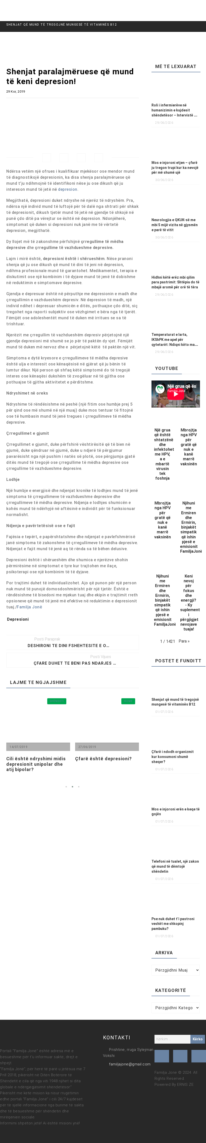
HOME (84, 701)
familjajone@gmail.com (130, 1064)
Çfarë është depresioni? (60, 758)
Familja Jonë (29, 607)
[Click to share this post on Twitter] (64, 157)
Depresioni (18, 619)
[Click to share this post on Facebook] (46, 157)
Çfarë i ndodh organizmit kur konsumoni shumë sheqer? (172, 757)
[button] (162, 449)
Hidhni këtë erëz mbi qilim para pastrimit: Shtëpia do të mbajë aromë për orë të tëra (175, 282)
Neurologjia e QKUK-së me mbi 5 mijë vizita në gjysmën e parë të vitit (174, 225)
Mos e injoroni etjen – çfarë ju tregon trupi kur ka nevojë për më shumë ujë (174, 168)
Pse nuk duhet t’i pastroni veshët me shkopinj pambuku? (172, 924)
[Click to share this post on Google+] (81, 157)
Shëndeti (13, 701)
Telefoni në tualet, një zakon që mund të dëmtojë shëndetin (175, 866)
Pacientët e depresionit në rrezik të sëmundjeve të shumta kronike (131, 764)
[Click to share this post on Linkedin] (98, 157)
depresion (67, 189)
